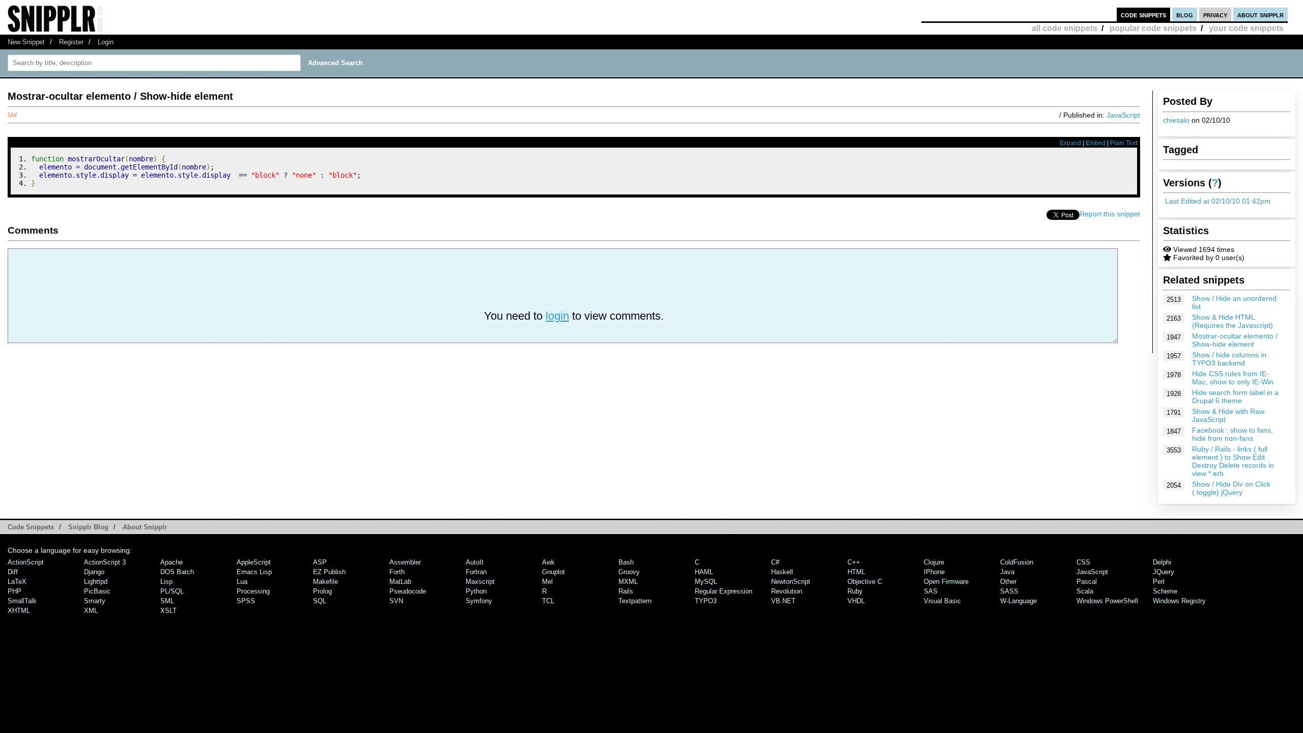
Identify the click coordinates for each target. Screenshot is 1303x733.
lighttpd (95, 581)
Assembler (405, 562)
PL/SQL (172, 591)
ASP (320, 562)
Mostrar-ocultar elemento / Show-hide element (1235, 340)
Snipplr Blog (88, 527)
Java (1007, 572)
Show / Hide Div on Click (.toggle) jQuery (1231, 488)
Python (476, 591)
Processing (253, 591)
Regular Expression (723, 591)
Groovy (629, 572)
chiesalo (1176, 120)
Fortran (476, 572)
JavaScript (1123, 115)
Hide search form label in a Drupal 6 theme (1235, 396)
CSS (1083, 562)
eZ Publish (329, 572)
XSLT (168, 610)
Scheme (1165, 591)
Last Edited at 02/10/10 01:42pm (1217, 201)
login (557, 315)
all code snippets (1064, 28)
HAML (704, 572)
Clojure (934, 562)
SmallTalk (22, 601)
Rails (625, 591)
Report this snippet (1110, 214)
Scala (1085, 591)
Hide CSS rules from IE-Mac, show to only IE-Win (1232, 378)
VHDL (856, 601)
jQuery (1163, 572)
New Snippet (26, 42)
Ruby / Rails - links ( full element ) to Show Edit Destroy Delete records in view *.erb (1233, 461)
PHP (14, 591)
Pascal (1087, 581)
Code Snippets (31, 527)
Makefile (325, 581)
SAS (931, 591)
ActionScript (26, 562)
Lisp (166, 581)
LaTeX (17, 581)
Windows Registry (1179, 601)
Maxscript (480, 581)
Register (71, 42)
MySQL (706, 581)
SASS (1009, 591)
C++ (853, 562)
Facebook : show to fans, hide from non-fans (1232, 434)
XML (91, 610)
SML (167, 601)
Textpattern (635, 601)
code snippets (1143, 14)
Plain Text (1123, 143)
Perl (1159, 581)
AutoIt (475, 562)
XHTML (19, 610)
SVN (396, 601)
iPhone (934, 572)
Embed (1096, 143)
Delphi (1162, 562)
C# (775, 562)
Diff (13, 572)
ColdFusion (1016, 562)
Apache (171, 562)
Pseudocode (407, 591)
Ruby (855, 591)
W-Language (1018, 601)
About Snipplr (145, 527)
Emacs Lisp (254, 572)
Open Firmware (946, 581)
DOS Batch (177, 572)
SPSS (246, 601)
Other (1008, 581)
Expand (1070, 143)
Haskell (782, 572)
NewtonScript (790, 581)
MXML (628, 581)
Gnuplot (553, 572)
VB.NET (783, 601)
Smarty (94, 601)
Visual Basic (942, 601)
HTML (856, 572)
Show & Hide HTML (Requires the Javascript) (1232, 321)
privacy (1215, 14)
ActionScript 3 (105, 562)
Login (106, 42)
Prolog (322, 591)
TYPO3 (706, 601)
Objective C (864, 581)
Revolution (786, 591)
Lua (242, 581)
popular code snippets (1153, 28)
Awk (548, 562)
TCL (548, 601)
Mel (547, 581)
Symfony (479, 601)
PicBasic (97, 591)
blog (1184, 14)
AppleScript (254, 562)
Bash (626, 562)
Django (94, 572)
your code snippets (1246, 28)
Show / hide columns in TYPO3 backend (1229, 359)
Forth (397, 572)
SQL (319, 601)
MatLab (400, 581)
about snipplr (1260, 14)
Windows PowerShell (1107, 601)
